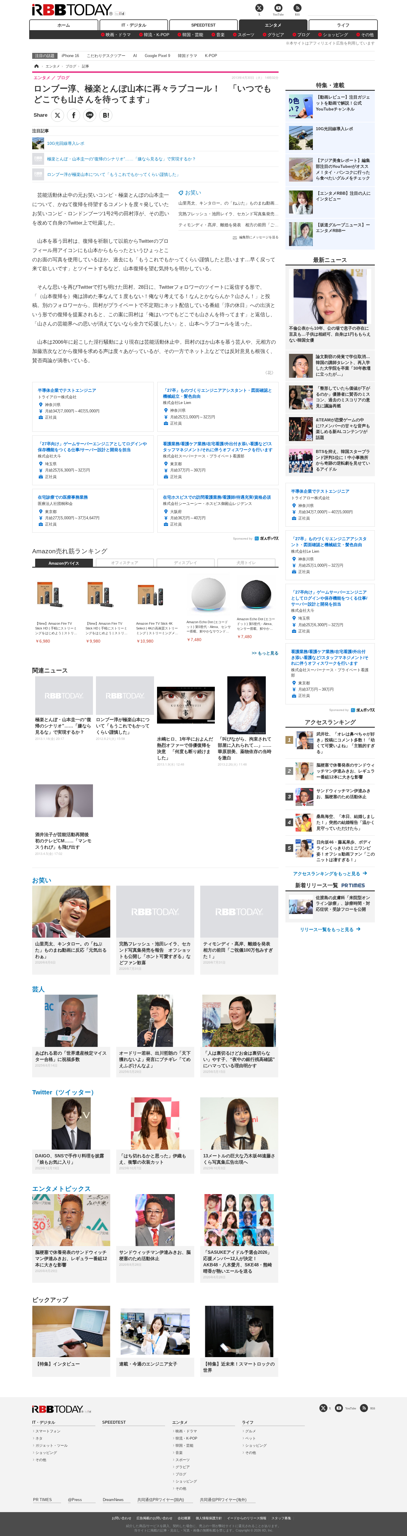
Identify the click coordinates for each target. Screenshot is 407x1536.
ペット (250, 1438)
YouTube (350, 1408)
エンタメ (273, 25)
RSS (372, 1408)
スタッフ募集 (281, 1518)
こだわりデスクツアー (106, 55)
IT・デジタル (134, 25)
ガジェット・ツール (51, 1445)
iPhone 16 (70, 55)
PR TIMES (42, 1500)
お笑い (193, 193)
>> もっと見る (265, 653)
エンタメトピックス (61, 1188)
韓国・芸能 (192, 34)
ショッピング (335, 34)
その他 (367, 34)
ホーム (64, 25)
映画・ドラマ (118, 34)
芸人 (38, 989)
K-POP (211, 55)
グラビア (276, 34)
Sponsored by (242, 538)
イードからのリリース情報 (246, 1518)
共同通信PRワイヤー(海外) (223, 1500)
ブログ (303, 34)
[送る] (89, 115)
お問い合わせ (121, 1518)
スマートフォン (47, 1431)
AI (135, 55)
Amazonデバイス (64, 563)
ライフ (343, 25)
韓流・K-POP (156, 34)
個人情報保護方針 (209, 1518)
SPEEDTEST (203, 25)
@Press (75, 1500)
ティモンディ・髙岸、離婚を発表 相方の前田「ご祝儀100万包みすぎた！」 (250, 224)
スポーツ (246, 34)
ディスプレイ (185, 563)
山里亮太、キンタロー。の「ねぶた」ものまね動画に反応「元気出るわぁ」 (249, 203)
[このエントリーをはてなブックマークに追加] (105, 115)
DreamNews (113, 1500)
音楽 (220, 34)
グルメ (250, 1431)
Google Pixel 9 (157, 55)
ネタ (39, 1438)
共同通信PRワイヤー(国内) (160, 1500)
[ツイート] (57, 115)
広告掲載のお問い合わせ (154, 1518)
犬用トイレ (246, 563)
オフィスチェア (124, 563)
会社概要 (184, 1518)
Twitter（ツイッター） (64, 1092)
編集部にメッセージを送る (259, 237)
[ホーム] (36, 66)
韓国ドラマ (187, 55)
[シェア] (73, 115)
